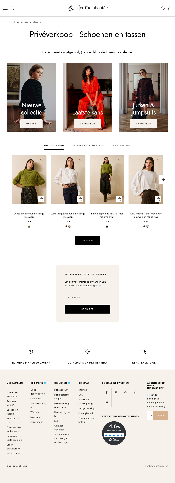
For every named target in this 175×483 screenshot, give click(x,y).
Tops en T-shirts (13, 420)
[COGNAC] (66, 226)
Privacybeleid (85, 413)
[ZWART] (144, 226)
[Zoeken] (12, 8)
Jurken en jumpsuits (88, 145)
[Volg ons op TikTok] (135, 392)
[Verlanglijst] (163, 8)
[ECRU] (147, 226)
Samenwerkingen (38, 405)
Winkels (34, 412)
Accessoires (13, 453)
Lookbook (35, 398)
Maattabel (35, 417)
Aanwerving (36, 422)
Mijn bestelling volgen (62, 396)
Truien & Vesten (11, 403)
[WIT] (70, 226)
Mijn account (61, 389)
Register (160, 415)
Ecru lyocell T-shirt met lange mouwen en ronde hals (146, 215)
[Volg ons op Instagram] (116, 392)
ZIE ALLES (87, 240)
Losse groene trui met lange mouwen (29, 215)
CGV (80, 394)
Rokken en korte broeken (14, 438)
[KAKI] (107, 226)
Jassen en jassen (12, 411)
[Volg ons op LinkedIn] (106, 402)
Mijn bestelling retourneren (62, 405)
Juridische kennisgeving (85, 401)
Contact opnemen (59, 427)
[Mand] (170, 8)
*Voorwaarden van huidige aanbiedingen (62, 438)
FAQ (56, 421)
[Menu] (5, 8)
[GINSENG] (29, 226)
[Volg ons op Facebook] (106, 392)
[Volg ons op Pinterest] (125, 392)
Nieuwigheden (54, 145)
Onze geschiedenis (37, 391)
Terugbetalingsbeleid (86, 420)
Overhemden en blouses (14, 429)
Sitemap (82, 389)
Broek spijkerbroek (13, 446)
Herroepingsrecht (62, 414)
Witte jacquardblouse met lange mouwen (68, 215)
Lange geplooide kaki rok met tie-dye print (107, 215)
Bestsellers (122, 145)
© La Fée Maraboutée (17, 466)
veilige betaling (86, 408)
